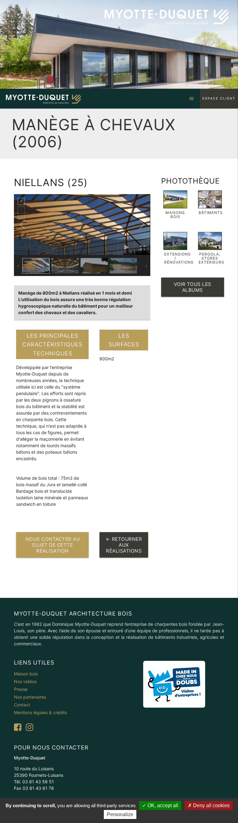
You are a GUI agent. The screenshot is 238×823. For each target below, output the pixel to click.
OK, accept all (162, 805)
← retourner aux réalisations (124, 545)
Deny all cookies (211, 805)
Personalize (120, 814)
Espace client (219, 98)
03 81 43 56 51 (38, 781)
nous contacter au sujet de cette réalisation (52, 545)
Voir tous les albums (192, 287)
